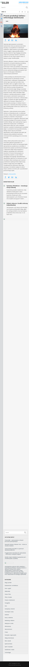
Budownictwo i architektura (11, 585)
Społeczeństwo (8, 643)
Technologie (8, 652)
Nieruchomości (8, 629)
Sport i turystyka (9, 646)
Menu (3, 11)
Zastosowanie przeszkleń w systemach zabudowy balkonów (14, 549)
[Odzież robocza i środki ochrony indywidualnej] (4, 203)
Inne (7, 21)
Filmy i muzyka (8, 597)
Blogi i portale (8, 582)
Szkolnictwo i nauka (9, 649)
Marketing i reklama (9, 620)
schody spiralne (12, 174)
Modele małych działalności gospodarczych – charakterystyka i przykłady (16, 557)
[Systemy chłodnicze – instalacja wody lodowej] (4, 185)
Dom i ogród (8, 588)
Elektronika (7, 591)
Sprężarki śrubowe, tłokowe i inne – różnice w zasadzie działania (16, 545)
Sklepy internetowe (9, 638)
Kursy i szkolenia (9, 617)
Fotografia (7, 603)
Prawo (6, 632)
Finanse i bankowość (10, 600)
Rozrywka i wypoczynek (10, 635)
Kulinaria (7, 614)
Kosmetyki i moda (9, 611)
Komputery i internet (10, 609)
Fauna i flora (8, 594)
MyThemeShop (17, 665)
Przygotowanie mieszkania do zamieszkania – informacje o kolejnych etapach (15, 553)
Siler (10, 663)
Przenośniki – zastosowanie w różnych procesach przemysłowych (14, 540)
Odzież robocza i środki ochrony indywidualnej (17, 204)
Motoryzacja (8, 626)
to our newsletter (23, 2)
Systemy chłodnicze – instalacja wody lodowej (17, 186)
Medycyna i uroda (9, 623)
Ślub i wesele (8, 641)
